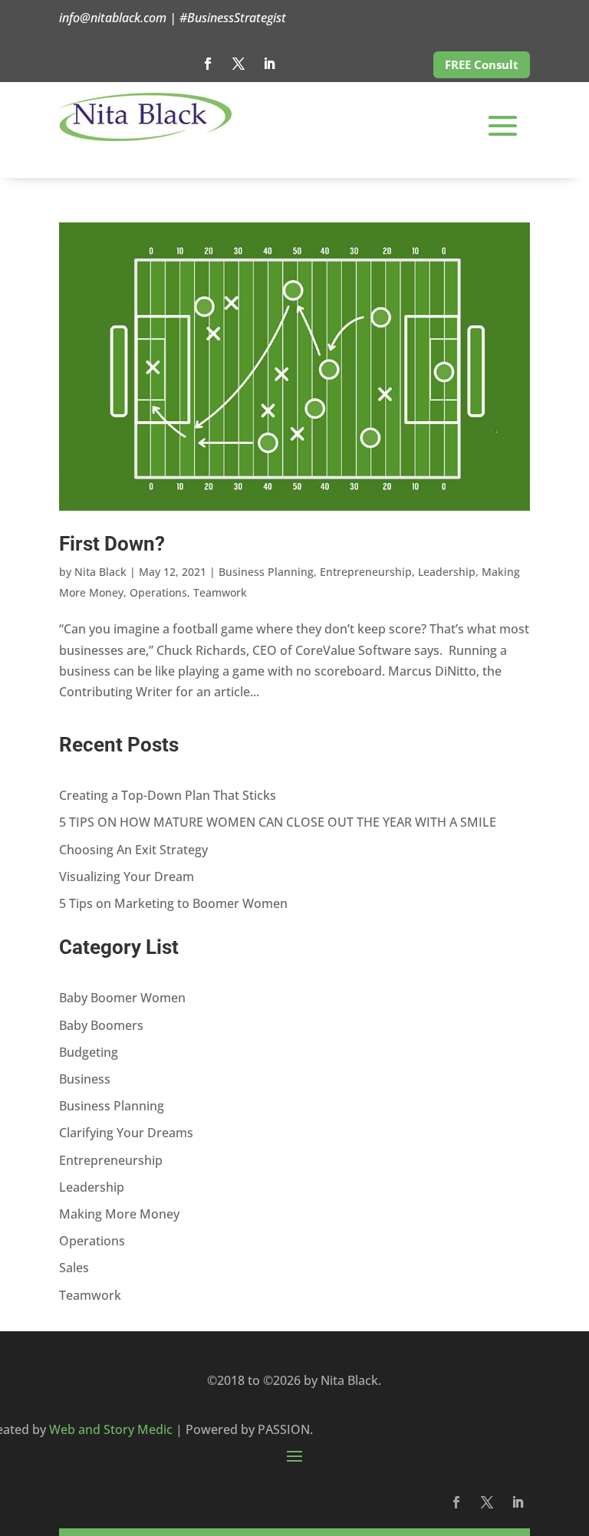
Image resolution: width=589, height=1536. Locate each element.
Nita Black (100, 571)
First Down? (112, 543)
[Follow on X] (238, 63)
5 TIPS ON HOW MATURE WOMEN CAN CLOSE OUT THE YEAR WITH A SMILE (277, 822)
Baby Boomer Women (122, 997)
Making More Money (119, 1213)
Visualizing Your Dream (126, 876)
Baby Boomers (101, 1025)
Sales (74, 1267)
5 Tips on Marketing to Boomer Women (173, 903)
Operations (158, 592)
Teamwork (220, 592)
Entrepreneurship (366, 571)
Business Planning (266, 571)
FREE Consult (481, 64)
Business (84, 1079)
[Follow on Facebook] (208, 63)
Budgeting (88, 1052)
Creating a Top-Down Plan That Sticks (167, 795)
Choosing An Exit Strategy (133, 849)
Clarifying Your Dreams (126, 1132)
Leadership (446, 571)
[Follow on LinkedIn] (269, 63)
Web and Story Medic (111, 1429)
